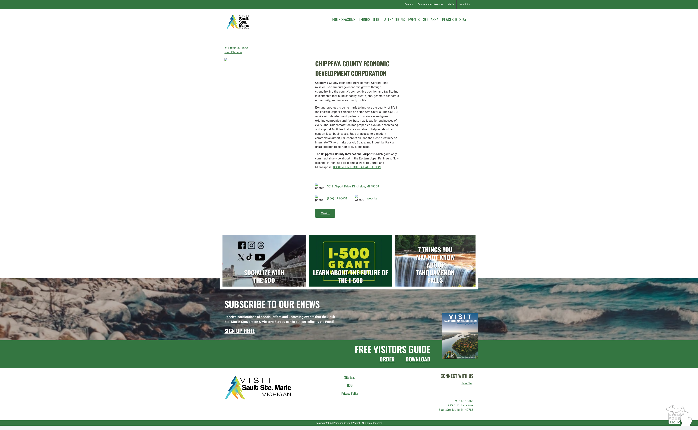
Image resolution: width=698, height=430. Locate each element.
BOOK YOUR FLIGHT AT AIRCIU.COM (357, 167)
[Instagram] (442, 391)
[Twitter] (455, 391)
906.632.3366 (464, 401)
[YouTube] (469, 391)
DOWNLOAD (418, 359)
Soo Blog (468, 383)
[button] (472, 19)
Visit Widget (353, 423)
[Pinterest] (462, 391)
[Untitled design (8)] (460, 314)
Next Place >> (233, 52)
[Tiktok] (449, 391)
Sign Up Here (239, 331)
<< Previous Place (236, 48)
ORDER (387, 359)
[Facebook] (436, 391)
